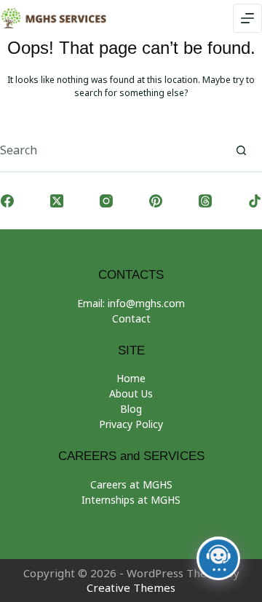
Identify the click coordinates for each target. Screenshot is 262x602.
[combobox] (110, 150)
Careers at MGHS (131, 484)
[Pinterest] (155, 200)
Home (131, 378)
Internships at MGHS (131, 500)
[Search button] (241, 150)
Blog (131, 409)
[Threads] (205, 200)
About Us (131, 393)
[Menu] (247, 18)
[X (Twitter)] (56, 200)
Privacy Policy (131, 424)
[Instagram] (106, 200)
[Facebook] (7, 200)
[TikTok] (254, 200)
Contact (131, 318)
